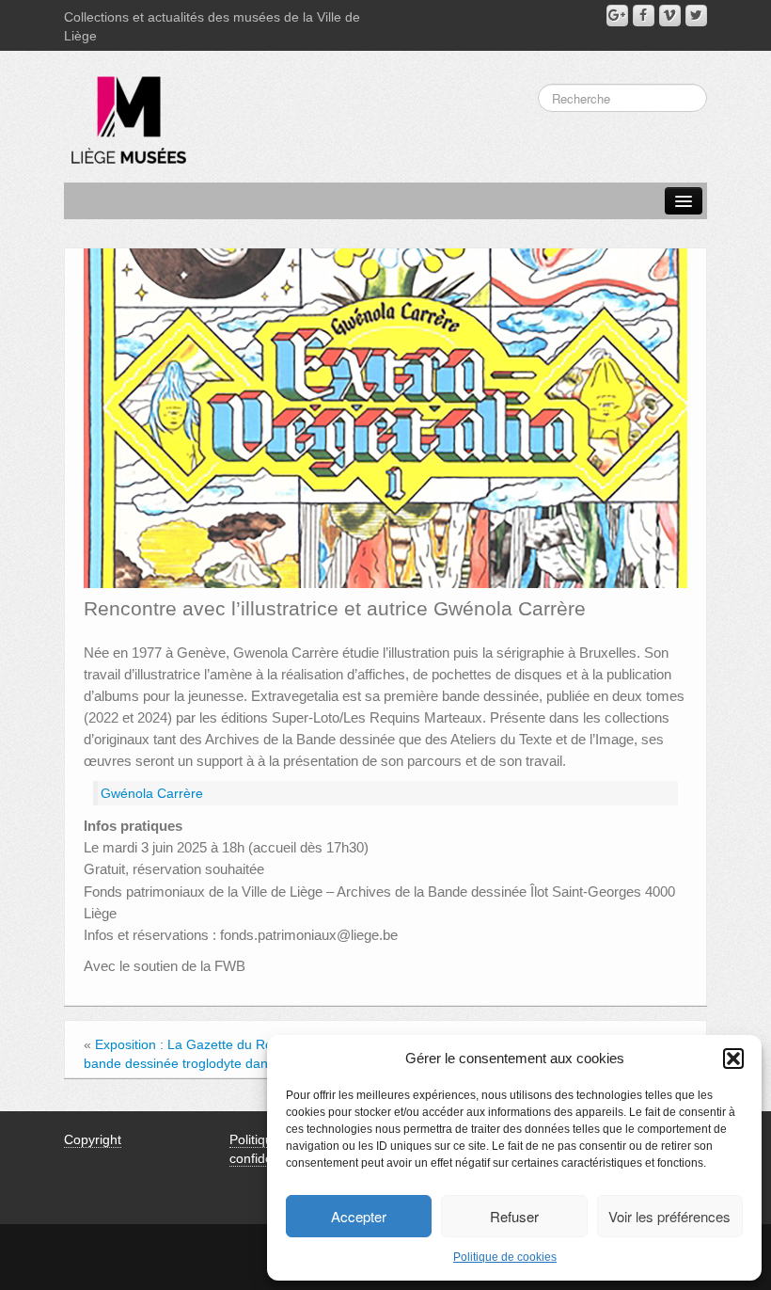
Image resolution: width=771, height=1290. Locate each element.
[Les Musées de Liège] (125, 112)
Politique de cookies (505, 1257)
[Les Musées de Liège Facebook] (643, 15)
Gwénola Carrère (152, 793)
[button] (733, 1058)
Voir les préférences (669, 1216)
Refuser (514, 1216)
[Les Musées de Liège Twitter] (696, 15)
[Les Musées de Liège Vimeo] (670, 15)
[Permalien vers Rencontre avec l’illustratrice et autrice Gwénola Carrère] (385, 416)
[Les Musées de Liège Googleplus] (617, 15)
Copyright (92, 1139)
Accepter (358, 1216)
